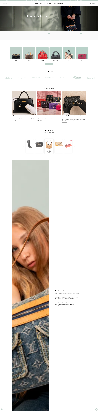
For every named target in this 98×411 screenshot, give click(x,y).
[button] (2, 409)
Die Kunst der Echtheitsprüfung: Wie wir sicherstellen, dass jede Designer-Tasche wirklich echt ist (73, 116)
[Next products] (74, 146)
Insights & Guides (49, 88)
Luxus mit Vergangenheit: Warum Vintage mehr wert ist (47, 115)
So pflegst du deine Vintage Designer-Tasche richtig (21, 115)
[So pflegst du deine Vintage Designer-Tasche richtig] (24, 103)
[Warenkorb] (96, 3)
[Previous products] (23, 146)
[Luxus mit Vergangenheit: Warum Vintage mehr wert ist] (49, 103)
